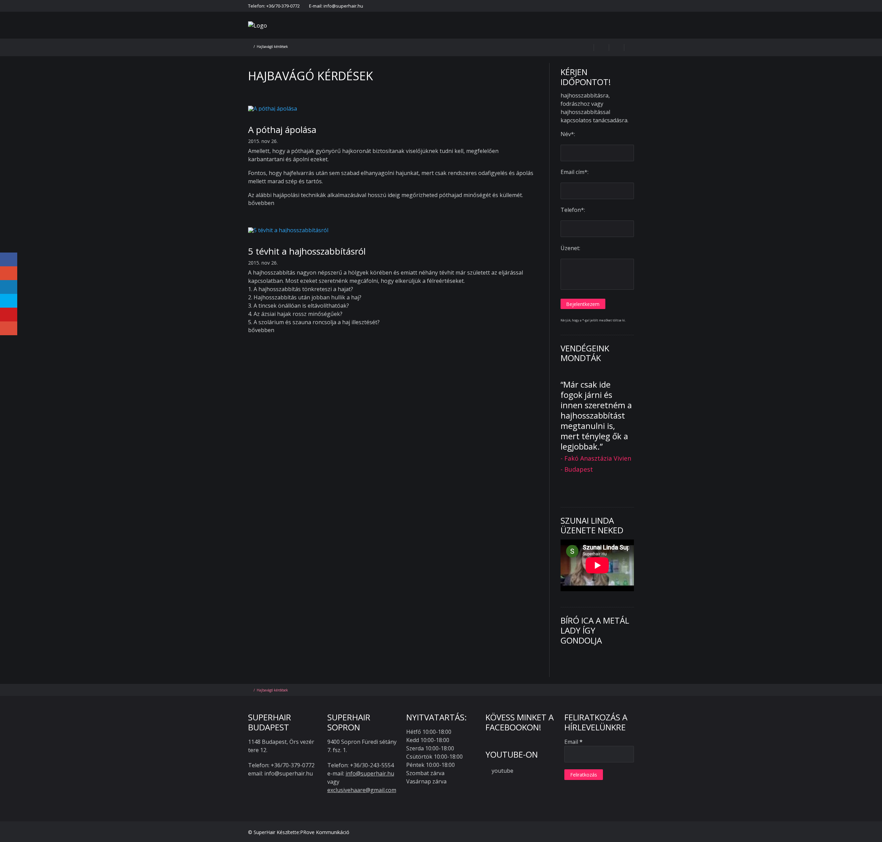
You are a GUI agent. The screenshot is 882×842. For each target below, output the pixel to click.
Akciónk (458, 34)
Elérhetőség (463, 6)
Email (573, 742)
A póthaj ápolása (282, 129)
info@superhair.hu (370, 773)
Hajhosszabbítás (417, 34)
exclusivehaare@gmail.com (361, 790)
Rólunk (376, 34)
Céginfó (608, 6)
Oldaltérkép (635, 6)
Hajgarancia (495, 6)
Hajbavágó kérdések (505, 34)
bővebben (261, 203)
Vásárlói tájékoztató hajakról (545, 6)
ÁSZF (587, 6)
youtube (502, 770)
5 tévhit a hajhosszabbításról (307, 251)
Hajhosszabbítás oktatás (613, 34)
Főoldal (435, 6)
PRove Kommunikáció (324, 832)
